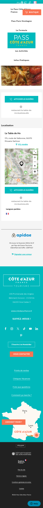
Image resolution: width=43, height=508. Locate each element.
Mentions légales (21, 476)
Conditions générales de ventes (21, 482)
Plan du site (21, 470)
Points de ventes (21, 370)
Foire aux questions (21, 387)
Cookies (21, 488)
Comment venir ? (13, 422)
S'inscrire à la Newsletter (21, 344)
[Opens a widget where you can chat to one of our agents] (34, 504)
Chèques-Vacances (21, 378)
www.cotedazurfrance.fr (21, 310)
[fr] (35, 2)
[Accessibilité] (21, 2)
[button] (30, 2)
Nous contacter (21, 354)
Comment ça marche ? (21, 395)
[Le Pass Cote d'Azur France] (22, 40)
